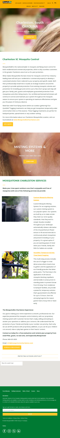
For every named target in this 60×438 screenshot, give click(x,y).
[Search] (53, 3)
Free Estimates (6, 391)
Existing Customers (27, 3)
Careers (33, 391)
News (38, 391)
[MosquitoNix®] (7, 2)
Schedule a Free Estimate (12, 347)
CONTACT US (30, 37)
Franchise (41, 6)
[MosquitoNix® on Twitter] (14, 431)
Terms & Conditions (7, 418)
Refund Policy (24, 418)
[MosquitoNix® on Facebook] (4, 431)
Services (28, 6)
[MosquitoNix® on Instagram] (9, 431)
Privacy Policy (16, 418)
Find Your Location (39, 3)
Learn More (30, 161)
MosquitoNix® (10, 420)
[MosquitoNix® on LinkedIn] (19, 431)
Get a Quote (18, 3)
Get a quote (8, 124)
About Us (34, 6)
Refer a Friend (26, 391)
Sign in (49, 3)
